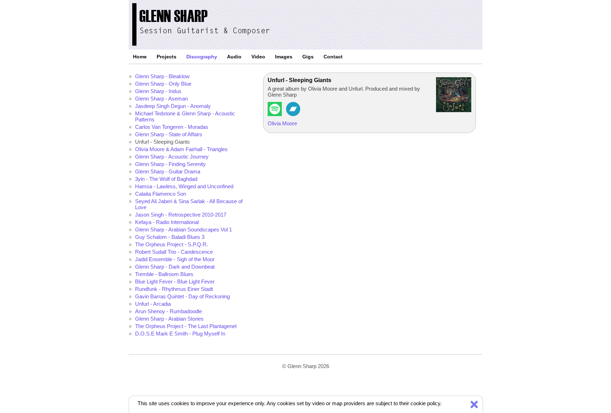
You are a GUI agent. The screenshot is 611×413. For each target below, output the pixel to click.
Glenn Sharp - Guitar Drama (167, 171)
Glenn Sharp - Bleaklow (162, 76)
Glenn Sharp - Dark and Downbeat (175, 267)
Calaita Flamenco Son (160, 194)
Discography (201, 56)
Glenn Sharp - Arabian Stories (169, 319)
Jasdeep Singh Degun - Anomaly (173, 106)
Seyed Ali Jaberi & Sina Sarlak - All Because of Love (189, 204)
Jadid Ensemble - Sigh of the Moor (175, 259)
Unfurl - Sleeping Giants (162, 142)
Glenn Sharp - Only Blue (163, 84)
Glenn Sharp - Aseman (161, 99)
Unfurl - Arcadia (153, 304)
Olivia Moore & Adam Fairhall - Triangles (181, 149)
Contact (333, 56)
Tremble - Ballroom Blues (164, 274)
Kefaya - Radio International (167, 222)
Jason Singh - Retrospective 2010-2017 (180, 215)
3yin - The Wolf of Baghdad (166, 179)
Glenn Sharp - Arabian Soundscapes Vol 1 (183, 229)
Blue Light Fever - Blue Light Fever (175, 282)
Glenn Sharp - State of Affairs (168, 134)
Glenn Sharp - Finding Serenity (170, 164)
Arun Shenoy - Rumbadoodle (168, 311)
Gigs (308, 56)
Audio (234, 56)
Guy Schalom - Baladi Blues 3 (169, 237)
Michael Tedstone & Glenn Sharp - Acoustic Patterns (185, 116)
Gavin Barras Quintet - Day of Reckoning (182, 296)
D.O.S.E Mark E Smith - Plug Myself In (180, 334)
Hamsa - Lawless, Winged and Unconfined (184, 186)
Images (283, 56)
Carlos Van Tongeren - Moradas (171, 127)
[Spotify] (275, 114)
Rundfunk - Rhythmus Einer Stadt (174, 289)
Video (258, 56)
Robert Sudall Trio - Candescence (174, 252)
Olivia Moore (282, 123)
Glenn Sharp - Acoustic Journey (172, 157)
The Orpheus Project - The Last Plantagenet (186, 326)
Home (140, 56)
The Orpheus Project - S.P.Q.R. (171, 244)
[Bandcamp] (293, 114)
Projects (166, 56)
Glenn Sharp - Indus (158, 91)
